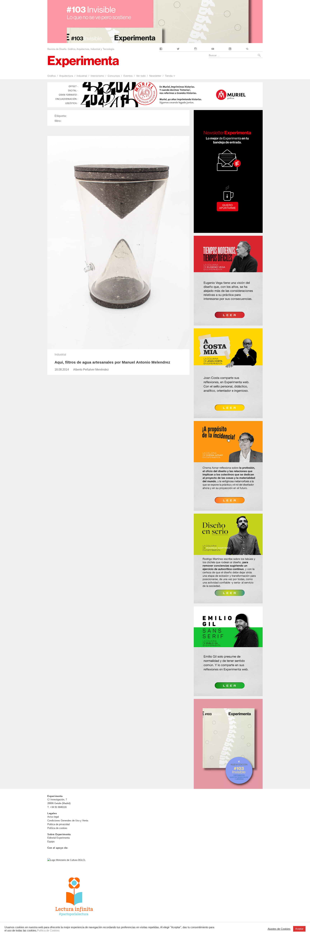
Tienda (169, 75)
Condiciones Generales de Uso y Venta (67, 820)
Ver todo (141, 75)
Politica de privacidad (58, 824)
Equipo (51, 841)
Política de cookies (57, 828)
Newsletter (155, 75)
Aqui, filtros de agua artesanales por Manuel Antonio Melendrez (112, 362)
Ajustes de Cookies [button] (279, 928)
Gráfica (51, 75)
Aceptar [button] (299, 928)
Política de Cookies (48, 930)
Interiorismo (97, 75)
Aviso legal (53, 816)
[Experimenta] (83, 61)
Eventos (128, 75)
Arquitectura (66, 75)
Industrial (82, 75)
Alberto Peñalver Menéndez (91, 369)
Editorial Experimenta (58, 837)
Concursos (114, 75)
